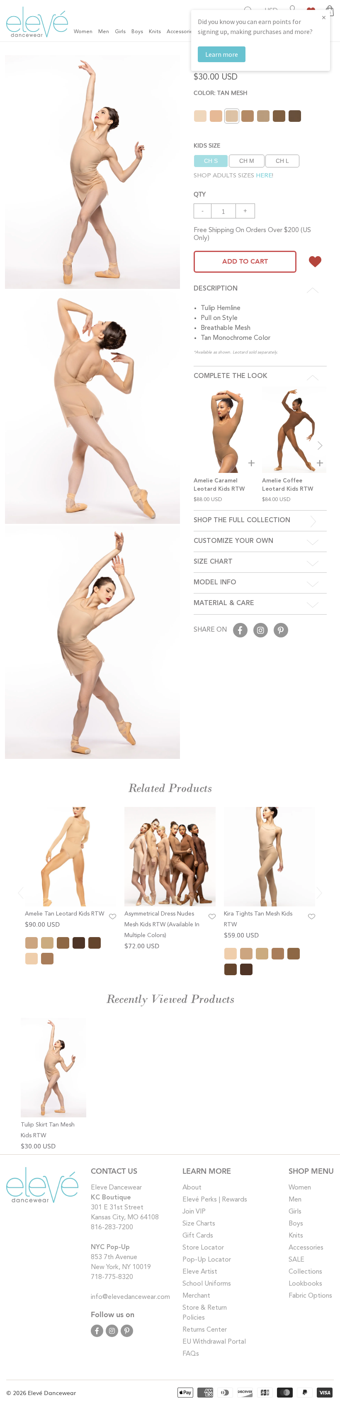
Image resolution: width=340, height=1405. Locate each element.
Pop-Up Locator (206, 1260)
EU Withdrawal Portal (214, 1342)
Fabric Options (310, 1296)
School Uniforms (206, 1284)
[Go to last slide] (21, 893)
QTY (200, 193)
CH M (246, 160)
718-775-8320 (112, 1277)
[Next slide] (320, 445)
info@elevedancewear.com (130, 1297)
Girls (295, 1212)
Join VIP (194, 1212)
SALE (296, 1260)
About (192, 1188)
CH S (211, 160)
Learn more (221, 54)
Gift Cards (197, 1236)
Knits (296, 1236)
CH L (282, 160)
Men (295, 1200)
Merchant (196, 1296)
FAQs (190, 1354)
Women (300, 1188)
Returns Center (204, 1330)
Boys (296, 1224)
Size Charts (198, 1224)
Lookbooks (305, 1284)
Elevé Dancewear (52, 1392)
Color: (221, 92)
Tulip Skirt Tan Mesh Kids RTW (48, 1130)
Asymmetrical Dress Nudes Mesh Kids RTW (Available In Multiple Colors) (161, 924)
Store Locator (203, 1248)
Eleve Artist (199, 1272)
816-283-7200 (112, 1227)
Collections (305, 1272)
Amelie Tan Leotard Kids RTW (64, 914)
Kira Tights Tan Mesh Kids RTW (258, 919)
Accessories (306, 1248)
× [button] (324, 17)
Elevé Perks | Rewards (214, 1200)
